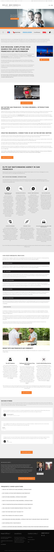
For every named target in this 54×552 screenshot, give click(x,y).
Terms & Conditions (31, 539)
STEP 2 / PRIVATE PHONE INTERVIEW (9, 280)
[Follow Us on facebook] (42, 535)
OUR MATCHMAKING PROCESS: (8, 263)
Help (28, 541)
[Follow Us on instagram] (44, 535)
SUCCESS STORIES (6, 401)
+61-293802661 (3, 544)
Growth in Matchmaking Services (43, 363)
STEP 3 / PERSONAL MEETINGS (8, 289)
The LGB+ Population (10, 363)
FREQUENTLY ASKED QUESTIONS (12, 486)
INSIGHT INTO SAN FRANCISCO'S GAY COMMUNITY (18, 348)
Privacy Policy (30, 537)
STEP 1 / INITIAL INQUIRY (7, 271)
